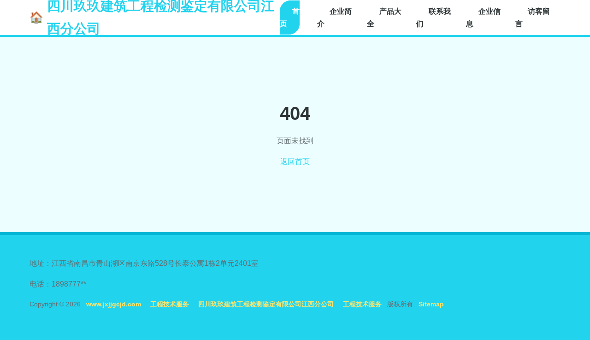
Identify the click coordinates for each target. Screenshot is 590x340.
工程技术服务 (169, 304)
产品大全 (384, 17)
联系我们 (433, 17)
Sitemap (431, 304)
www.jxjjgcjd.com (113, 304)
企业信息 (483, 17)
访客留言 (532, 17)
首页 (290, 17)
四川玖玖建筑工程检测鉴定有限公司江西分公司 (266, 304)
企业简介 (334, 17)
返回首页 (295, 161)
